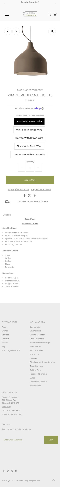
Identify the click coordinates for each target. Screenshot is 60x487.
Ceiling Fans (36, 370)
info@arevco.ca (15, 414)
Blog (4, 346)
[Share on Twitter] (30, 196)
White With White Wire (29, 129)
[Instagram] (8, 472)
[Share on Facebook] (25, 196)
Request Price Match (41, 189)
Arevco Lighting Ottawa (29, 480)
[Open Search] (49, 14)
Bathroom (34, 354)
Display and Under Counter (42, 362)
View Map (6, 406)
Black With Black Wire (29, 146)
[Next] (55, 3)
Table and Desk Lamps (40, 342)
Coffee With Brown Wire (29, 138)
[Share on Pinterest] (35, 196)
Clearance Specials (38, 381)
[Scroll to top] (53, 480)
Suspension (35, 327)
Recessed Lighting (38, 374)
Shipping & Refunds (11, 350)
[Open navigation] (9, 14)
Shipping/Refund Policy (18, 189)
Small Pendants (37, 338)
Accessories (35, 385)
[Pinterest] (12, 472)
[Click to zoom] (52, 31)
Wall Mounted (36, 350)
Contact (5, 338)
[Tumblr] (16, 472)
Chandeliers (35, 330)
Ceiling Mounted (37, 334)
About (4, 327)
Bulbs (32, 378)
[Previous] (5, 3)
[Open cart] (55, 14)
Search (5, 342)
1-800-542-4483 (12, 410)
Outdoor (33, 358)
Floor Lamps (35, 346)
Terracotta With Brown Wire (29, 154)
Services (5, 334)
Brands (5, 330)
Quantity (30, 161)
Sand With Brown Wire (29, 121)
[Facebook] (3, 472)
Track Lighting (36, 366)
